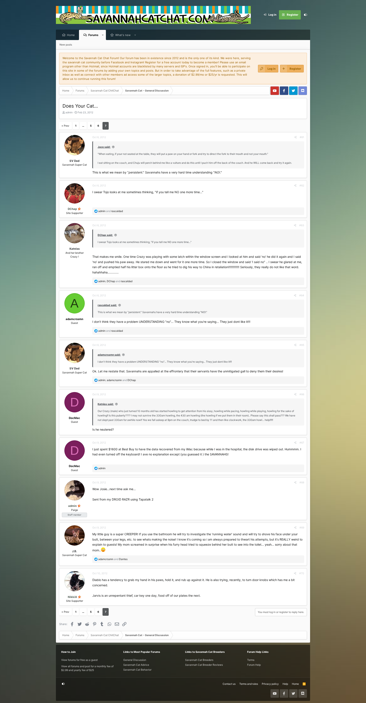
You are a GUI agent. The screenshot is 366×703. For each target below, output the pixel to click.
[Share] (295, 137)
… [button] (83, 125)
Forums (93, 35)
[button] (103, 35)
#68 (301, 482)
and (110, 211)
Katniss (74, 248)
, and (115, 281)
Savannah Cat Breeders (199, 659)
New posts (66, 44)
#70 (301, 573)
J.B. (74, 551)
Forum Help (254, 664)
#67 (301, 442)
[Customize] (305, 14)
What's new (123, 35)
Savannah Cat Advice (136, 664)
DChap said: (105, 235)
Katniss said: (106, 404)
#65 (301, 345)
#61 (302, 137)
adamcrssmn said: (109, 354)
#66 (301, 394)
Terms (250, 659)
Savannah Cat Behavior (137, 669)
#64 (301, 295)
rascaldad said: (107, 305)
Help (285, 683)
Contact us (229, 683)
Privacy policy (270, 683)
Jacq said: (104, 146)
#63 (301, 225)
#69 (301, 527)
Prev (66, 125)
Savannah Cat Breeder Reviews (204, 664)
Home (71, 35)
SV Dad (74, 160)
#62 (301, 185)
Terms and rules (248, 683)
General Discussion (134, 659)
